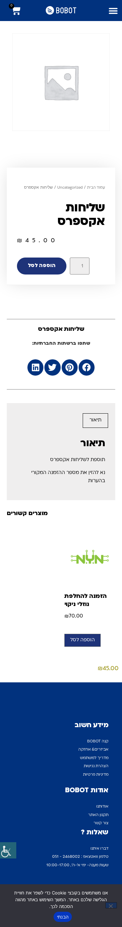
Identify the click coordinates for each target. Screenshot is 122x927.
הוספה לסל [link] (42, 265)
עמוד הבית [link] (96, 188)
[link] (8, 850)
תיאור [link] (95, 420)
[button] (113, 10)
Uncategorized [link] (70, 188)
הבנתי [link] (62, 917)
